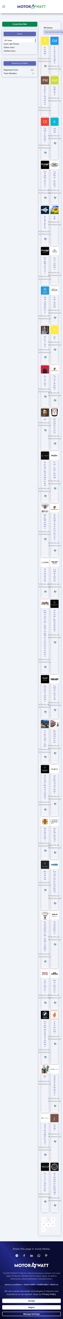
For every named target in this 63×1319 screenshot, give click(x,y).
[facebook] (24, 1255)
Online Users (9, 47)
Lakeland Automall (54, 692)
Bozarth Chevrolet (54, 736)
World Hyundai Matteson (45, 1134)
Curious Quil (45, 381)
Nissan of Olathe (45, 575)
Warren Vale (45, 341)
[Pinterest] (46, 1255)
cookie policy (42, 1284)
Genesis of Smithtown (45, 693)
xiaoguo (54, 130)
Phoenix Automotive (54, 426)
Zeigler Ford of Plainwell (54, 784)
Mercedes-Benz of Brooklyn (54, 621)
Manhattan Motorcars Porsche (54, 527)
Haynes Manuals (45, 834)
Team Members (18, 73)
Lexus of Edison (54, 263)
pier (45, 1077)
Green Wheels (54, 302)
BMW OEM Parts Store (54, 1085)
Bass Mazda (45, 875)
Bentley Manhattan (45, 521)
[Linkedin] (31, 1255)
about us (54, 1284)
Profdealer (45, 51)
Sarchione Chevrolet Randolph (54, 1184)
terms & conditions (13, 1284)
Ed (45, 419)
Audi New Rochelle (54, 835)
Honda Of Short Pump (45, 305)
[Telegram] (16, 1255)
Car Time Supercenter (45, 1182)
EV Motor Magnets (54, 55)
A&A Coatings (54, 1027)
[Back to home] (31, 6)
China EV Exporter (45, 135)
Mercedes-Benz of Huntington (45, 473)
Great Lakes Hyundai (54, 470)
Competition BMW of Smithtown (45, 1034)
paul (54, 338)
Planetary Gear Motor (45, 95)
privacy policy (29, 1284)
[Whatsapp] (38, 1255)
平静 (55, 218)
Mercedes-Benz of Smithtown (45, 787)
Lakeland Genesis (54, 575)
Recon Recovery (54, 986)
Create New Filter (20, 24)
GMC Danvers (45, 986)
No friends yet (44, 59)
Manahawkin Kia (54, 928)
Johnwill (54, 1128)
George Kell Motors (45, 179)
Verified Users (10, 51)
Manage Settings (31, 1314)
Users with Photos (11, 44)
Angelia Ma (54, 91)
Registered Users (18, 70)
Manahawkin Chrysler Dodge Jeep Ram (45, 936)
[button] (3, 6)
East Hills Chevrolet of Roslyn (54, 881)
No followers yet (45, 61)
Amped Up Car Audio (45, 738)
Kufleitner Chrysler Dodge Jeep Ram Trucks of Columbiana (45, 633)
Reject (31, 1307)
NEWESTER (45, 222)
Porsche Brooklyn (54, 383)
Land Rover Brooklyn (54, 179)
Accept (31, 1301)
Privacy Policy (49, 1294)
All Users (8, 40)
